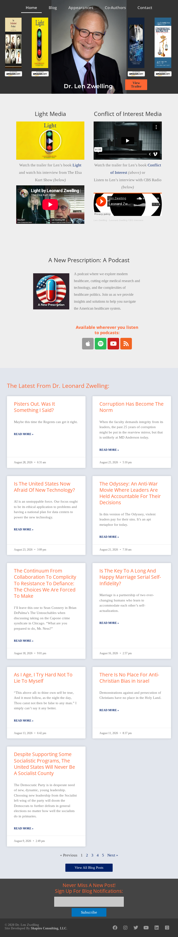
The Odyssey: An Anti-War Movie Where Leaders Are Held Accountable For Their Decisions (130, 493)
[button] (50, 140)
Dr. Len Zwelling (88, 86)
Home (31, 7)
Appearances (80, 7)
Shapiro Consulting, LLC (49, 928)
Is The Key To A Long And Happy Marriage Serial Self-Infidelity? (130, 577)
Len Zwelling (100, 220)
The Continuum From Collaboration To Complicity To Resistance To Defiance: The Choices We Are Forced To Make (45, 583)
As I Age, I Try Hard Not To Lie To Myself (43, 677)
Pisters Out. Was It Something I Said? (34, 407)
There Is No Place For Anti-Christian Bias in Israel (129, 677)
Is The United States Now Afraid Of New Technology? (44, 486)
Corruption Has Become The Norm (131, 407)
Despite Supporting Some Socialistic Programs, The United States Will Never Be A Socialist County (44, 763)
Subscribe (89, 912)
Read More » (23, 434)
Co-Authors (115, 7)
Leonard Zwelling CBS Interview (126, 220)
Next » (112, 855)
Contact (144, 7)
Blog (53, 7)
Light (77, 165)
